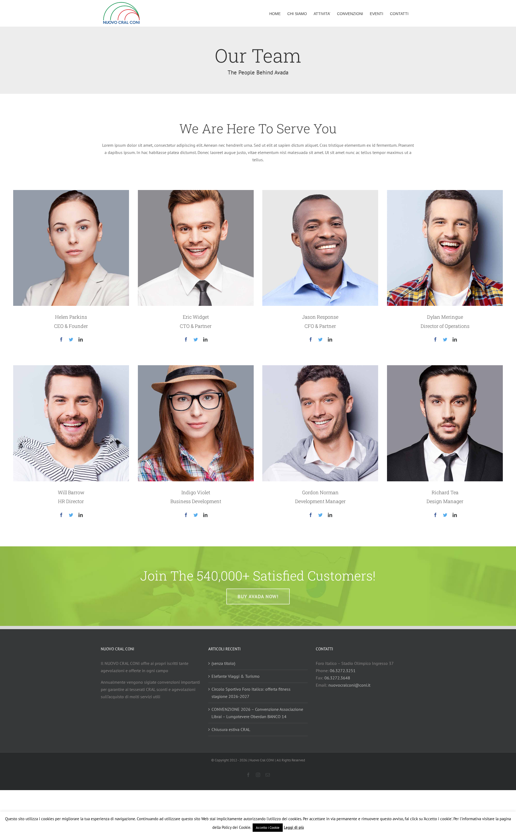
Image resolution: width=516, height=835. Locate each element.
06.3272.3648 (337, 677)
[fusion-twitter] (71, 339)
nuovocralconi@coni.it (349, 685)
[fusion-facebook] (61, 339)
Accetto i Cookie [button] (268, 827)
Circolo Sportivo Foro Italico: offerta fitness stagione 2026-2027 (251, 692)
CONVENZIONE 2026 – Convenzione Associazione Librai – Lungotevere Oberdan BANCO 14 (257, 713)
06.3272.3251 (343, 670)
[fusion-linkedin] (80, 339)
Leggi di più (294, 827)
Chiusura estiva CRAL (231, 729)
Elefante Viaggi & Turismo (236, 676)
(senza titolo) (223, 663)
